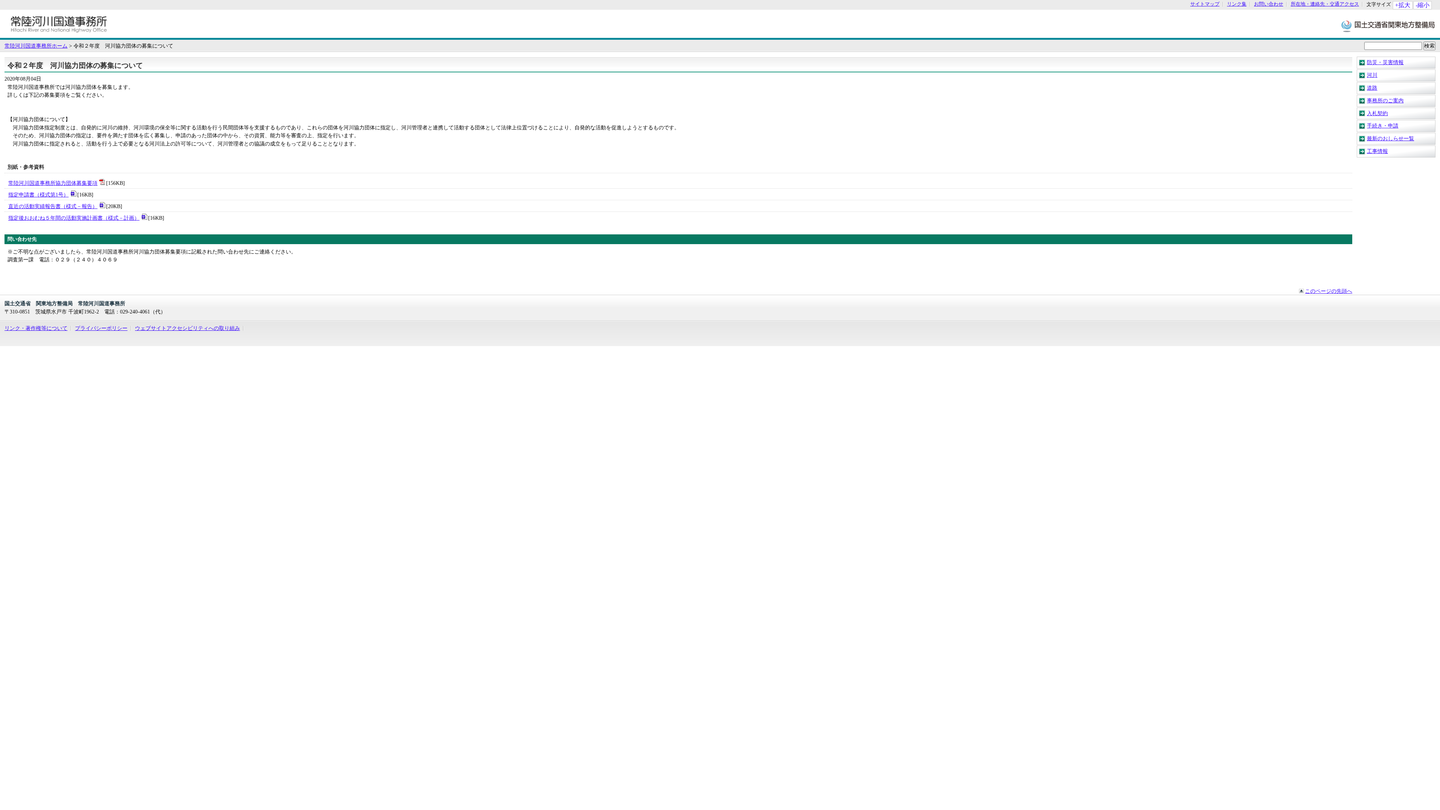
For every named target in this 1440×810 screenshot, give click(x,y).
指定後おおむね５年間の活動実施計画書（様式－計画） (74, 218)
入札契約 (1377, 113)
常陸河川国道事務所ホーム (36, 46)
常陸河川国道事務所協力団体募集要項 (53, 183)
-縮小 (1423, 5)
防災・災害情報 (1385, 62)
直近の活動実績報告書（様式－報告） (53, 206)
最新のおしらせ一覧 (1390, 138)
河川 (1372, 75)
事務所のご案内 (1385, 101)
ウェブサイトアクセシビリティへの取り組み (187, 328)
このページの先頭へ (1328, 291)
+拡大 (1402, 5)
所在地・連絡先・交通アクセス (1325, 4)
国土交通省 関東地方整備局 (1388, 25)
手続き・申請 (1382, 126)
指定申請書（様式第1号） (38, 195)
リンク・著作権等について (36, 328)
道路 (1372, 88)
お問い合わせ (1268, 4)
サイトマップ (1205, 4)
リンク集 (1236, 4)
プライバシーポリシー (101, 328)
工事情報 (1377, 151)
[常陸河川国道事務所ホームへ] (59, 34)
